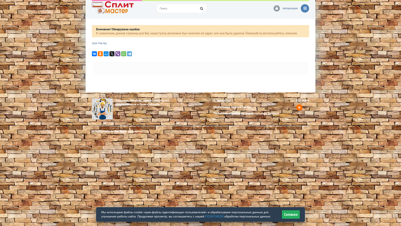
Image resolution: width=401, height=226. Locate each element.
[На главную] (121, 8)
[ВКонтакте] (94, 53)
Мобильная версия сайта (231, 107)
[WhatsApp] (123, 53)
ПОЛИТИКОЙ (214, 216)
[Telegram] (129, 53)
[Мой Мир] (106, 53)
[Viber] (117, 53)
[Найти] (201, 8)
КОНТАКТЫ (221, 101)
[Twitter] (111, 53)
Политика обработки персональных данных (246, 113)
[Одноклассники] (100, 53)
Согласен (291, 214)
